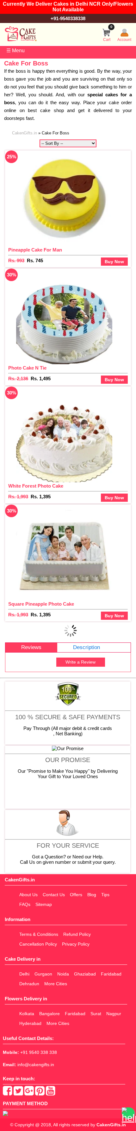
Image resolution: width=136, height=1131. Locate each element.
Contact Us (54, 894)
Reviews (31, 647)
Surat (95, 1013)
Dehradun (29, 983)
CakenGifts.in (111, 1124)
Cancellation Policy (38, 944)
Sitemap (43, 904)
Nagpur (113, 1013)
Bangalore (49, 1013)
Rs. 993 (16, 260)
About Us (28, 894)
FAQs (24, 904)
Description (86, 647)
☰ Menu (15, 50)
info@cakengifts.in (35, 1064)
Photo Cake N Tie (27, 367)
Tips (105, 894)
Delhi (24, 973)
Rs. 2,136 (18, 378)
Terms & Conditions (38, 934)
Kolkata (26, 1013)
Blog (91, 894)
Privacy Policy (76, 944)
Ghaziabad (85, 973)
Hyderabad (30, 1023)
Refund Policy (77, 934)
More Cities (55, 983)
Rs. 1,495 (41, 378)
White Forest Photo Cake (35, 486)
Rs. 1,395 (41, 496)
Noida (63, 973)
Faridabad (111, 973)
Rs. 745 (35, 260)
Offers (76, 894)
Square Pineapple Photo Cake (41, 604)
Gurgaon (43, 973)
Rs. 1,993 (18, 496)
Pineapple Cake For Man (35, 249)
